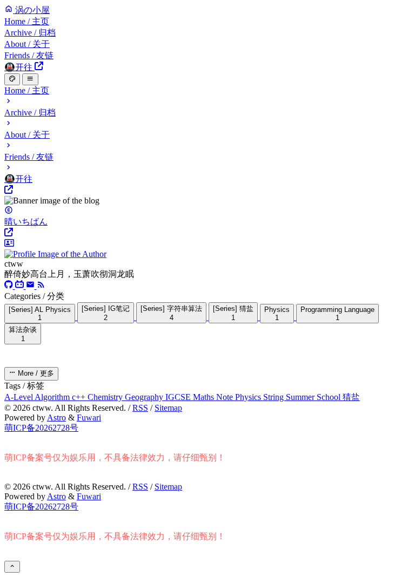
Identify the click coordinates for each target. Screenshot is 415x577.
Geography (145, 397)
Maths (204, 397)
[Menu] (30, 79)
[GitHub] (9, 285)
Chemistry (106, 397)
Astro (56, 417)
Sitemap (168, 407)
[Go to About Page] (207, 249)
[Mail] (31, 285)
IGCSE (179, 397)
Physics (249, 397)
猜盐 (351, 397)
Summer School (314, 397)
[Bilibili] (20, 285)
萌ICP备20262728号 (41, 427)
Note (225, 397)
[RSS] (41, 285)
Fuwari (89, 417)
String (274, 397)
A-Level (19, 397)
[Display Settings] (12, 79)
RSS (140, 407)
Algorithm (53, 397)
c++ (80, 397)
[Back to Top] (12, 567)
